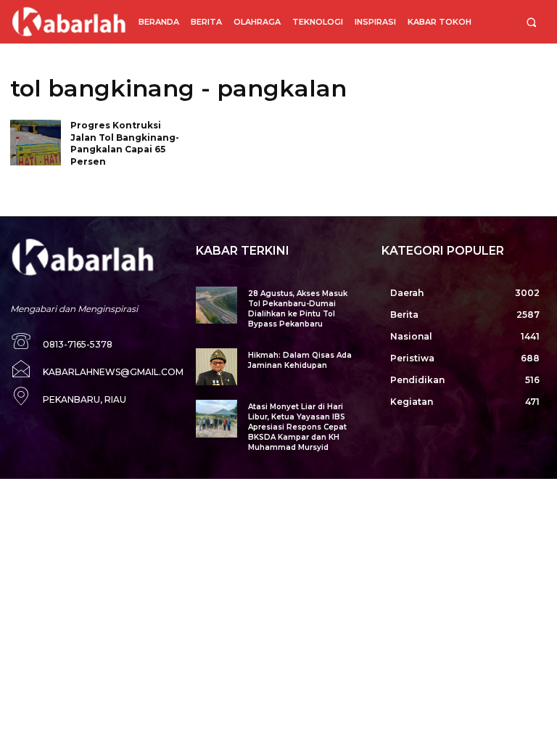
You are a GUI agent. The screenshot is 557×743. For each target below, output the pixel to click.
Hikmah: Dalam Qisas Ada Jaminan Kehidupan (300, 360)
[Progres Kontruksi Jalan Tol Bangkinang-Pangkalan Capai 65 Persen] (35, 142)
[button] (531, 22)
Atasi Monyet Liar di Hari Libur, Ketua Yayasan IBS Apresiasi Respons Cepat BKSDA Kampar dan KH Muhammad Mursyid (297, 427)
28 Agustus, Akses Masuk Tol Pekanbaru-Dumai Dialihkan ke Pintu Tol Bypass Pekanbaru (297, 309)
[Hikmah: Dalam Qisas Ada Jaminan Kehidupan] (216, 366)
